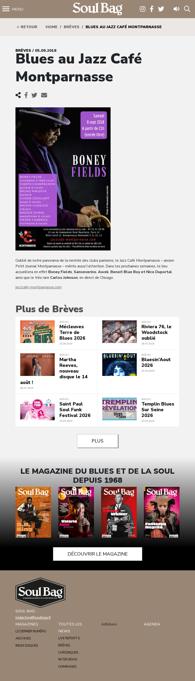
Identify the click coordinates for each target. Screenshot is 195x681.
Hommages (67, 667)
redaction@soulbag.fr (33, 617)
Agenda (152, 624)
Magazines (26, 624)
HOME (52, 27)
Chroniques (68, 652)
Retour (28, 27)
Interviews (67, 659)
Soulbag (97, 9)
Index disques (26, 646)
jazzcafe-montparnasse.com (38, 287)
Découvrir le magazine (98, 554)
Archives (23, 638)
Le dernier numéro (30, 631)
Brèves (71, 27)
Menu (17, 9)
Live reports (69, 638)
